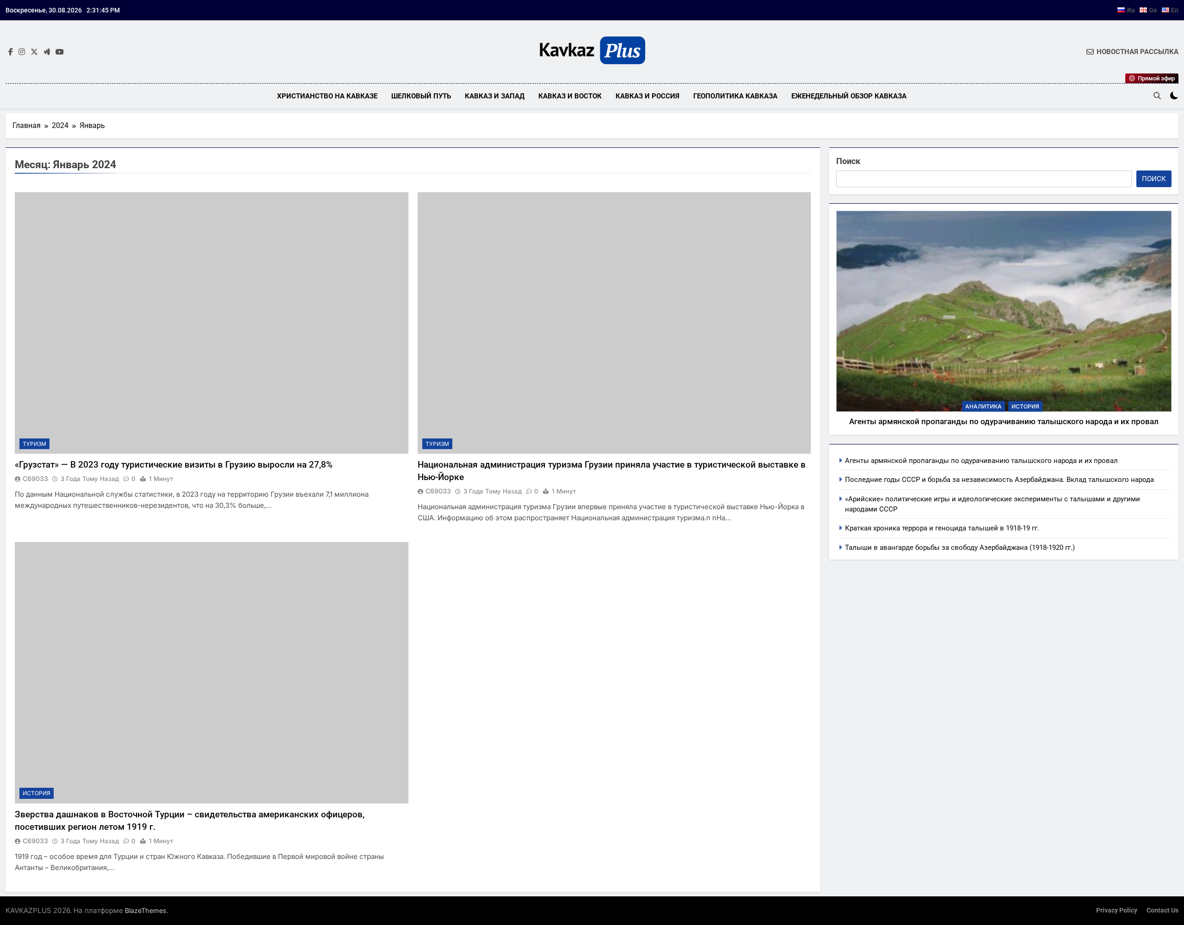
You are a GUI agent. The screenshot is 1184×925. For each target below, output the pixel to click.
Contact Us (1162, 910)
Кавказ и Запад (494, 96)
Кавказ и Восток (570, 96)
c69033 (35, 478)
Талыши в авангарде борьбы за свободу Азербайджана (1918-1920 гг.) (960, 547)
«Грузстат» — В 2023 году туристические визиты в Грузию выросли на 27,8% (174, 464)
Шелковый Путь (421, 96)
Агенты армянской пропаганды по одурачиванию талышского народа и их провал (1004, 421)
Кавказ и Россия (647, 96)
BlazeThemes (145, 910)
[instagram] (22, 52)
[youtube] (60, 52)
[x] (34, 52)
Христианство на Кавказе (327, 96)
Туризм (34, 443)
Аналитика (983, 406)
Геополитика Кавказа (735, 96)
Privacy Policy (1116, 910)
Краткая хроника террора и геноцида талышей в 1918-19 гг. (942, 528)
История (36, 793)
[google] (47, 52)
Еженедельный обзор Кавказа (848, 96)
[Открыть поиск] (1157, 95)
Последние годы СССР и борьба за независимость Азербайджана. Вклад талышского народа (999, 479)
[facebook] (11, 52)
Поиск (848, 161)
